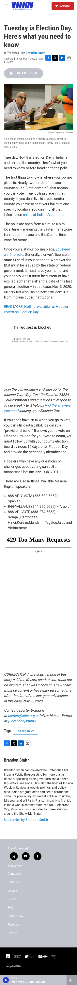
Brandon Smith (35, 53)
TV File (12, 899)
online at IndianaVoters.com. (45, 215)
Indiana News (25, 731)
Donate (64, 6)
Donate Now (15, 916)
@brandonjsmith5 (22, 721)
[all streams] (72, 980)
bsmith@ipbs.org (21, 716)
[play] (6, 980)
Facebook (14, 924)
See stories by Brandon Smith (26, 819)
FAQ (10, 907)
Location (13, 890)
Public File (14, 882)
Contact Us (15, 873)
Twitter (12, 933)
